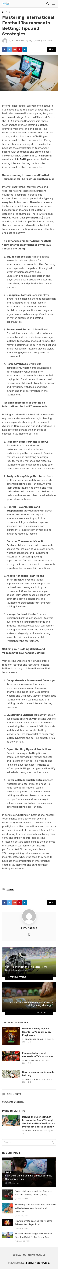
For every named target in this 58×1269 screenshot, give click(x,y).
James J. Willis (32, 1079)
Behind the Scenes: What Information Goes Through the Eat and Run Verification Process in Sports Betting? (38, 1121)
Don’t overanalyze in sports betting (38, 1074)
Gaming (9, 1172)
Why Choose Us (37, 1255)
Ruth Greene (18, 41)
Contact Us (19, 1255)
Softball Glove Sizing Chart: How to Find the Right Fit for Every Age (33, 1235)
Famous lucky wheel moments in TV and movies (37, 1055)
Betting (6, 12)
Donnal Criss (32, 1131)
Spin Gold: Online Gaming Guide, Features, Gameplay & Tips (28, 1177)
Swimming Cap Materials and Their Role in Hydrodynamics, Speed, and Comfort (35, 1208)
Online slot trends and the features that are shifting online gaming (33, 1193)
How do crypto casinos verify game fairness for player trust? (33, 1223)
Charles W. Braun (34, 1039)
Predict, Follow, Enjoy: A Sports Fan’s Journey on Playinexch (36, 1032)
